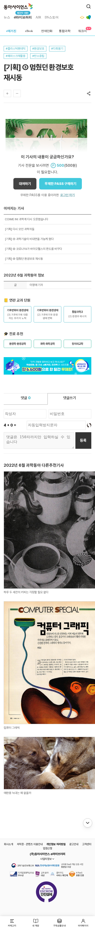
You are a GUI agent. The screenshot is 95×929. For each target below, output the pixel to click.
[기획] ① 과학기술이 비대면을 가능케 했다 (29, 239)
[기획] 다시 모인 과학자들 (19, 229)
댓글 (26, 398)
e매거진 (11, 31)
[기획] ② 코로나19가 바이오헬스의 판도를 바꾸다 (33, 249)
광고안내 (73, 844)
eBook (29, 31)
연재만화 (47, 31)
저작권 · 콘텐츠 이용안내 (30, 844)
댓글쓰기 (69, 398)
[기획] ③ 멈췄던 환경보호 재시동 (24, 258)
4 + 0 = (10, 425)
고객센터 (86, 844)
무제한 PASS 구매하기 (60, 184)
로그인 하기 (67, 195)
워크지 (82, 31)
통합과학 (64, 31)
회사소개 (8, 844)
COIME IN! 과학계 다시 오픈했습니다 (26, 219)
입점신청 (47, 848)
